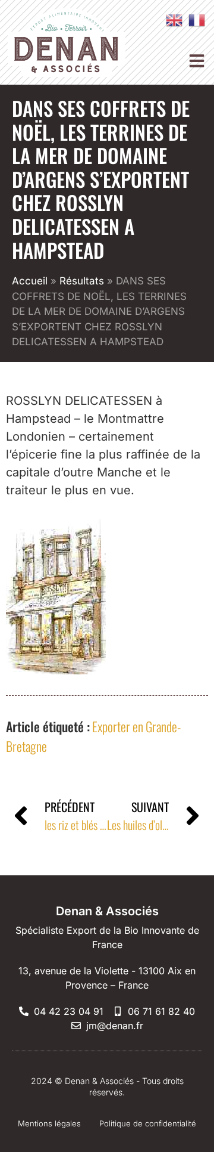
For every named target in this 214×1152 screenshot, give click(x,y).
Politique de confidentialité (147, 1123)
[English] (171, 20)
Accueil (30, 281)
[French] (193, 20)
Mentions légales (49, 1123)
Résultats (81, 281)
